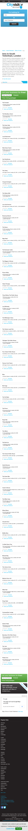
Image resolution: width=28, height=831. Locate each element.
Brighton (2, 731)
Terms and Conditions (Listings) (7, 801)
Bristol (2, 733)
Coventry (3, 742)
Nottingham (3, 772)
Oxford (2, 773)
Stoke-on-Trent (4, 785)
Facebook (2, 807)
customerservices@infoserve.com (10, 820)
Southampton (3, 783)
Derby (2, 746)
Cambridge (3, 734)
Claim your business (8, 109)
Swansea (3, 786)
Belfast (2, 724)
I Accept (18, 828)
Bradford (2, 729)
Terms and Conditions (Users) (7, 800)
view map (20, 711)
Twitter (5, 807)
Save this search (7, 78)
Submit (16, 95)
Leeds (2, 757)
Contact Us (3, 796)
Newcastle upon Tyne (5, 764)
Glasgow (3, 752)
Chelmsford (3, 739)
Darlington (3, 744)
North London (4, 767)
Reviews (10, 107)
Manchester (3, 762)
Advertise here (24, 695)
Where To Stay (18, 50)
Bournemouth (4, 728)
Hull (1, 755)
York (2, 790)
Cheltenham (3, 741)
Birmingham (3, 726)
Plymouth (3, 775)
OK (22, 706)
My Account (23, 1)
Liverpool (3, 760)
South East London (5, 781)
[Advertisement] (14, 37)
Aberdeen (3, 722)
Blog (9, 1)
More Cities (3, 792)
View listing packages (9, 98)
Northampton (3, 768)
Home (3, 1)
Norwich (2, 770)
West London (3, 788)
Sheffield (3, 778)
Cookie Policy (10, 828)
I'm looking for (14, 12)
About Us (3, 798)
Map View (5, 82)
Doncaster (3, 747)
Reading (2, 777)
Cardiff (2, 737)
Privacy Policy (4, 803)
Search (14, 24)
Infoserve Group (4, 804)
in (14, 17)
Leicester (3, 759)
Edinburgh (3, 749)
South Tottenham (10, 50)
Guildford (3, 754)
